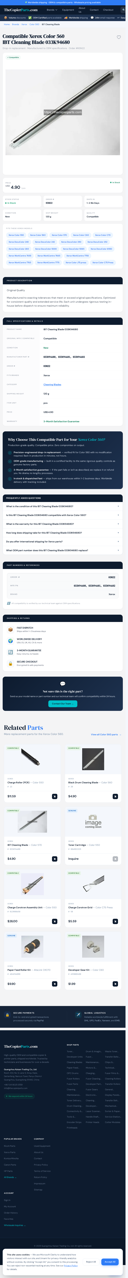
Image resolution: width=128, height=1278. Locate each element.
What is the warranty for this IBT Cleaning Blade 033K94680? (62, 523)
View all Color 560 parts (106, 734)
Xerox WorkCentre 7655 (20, 255)
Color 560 (34, 24)
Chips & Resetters (110, 1062)
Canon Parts (10, 1164)
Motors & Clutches (90, 1068)
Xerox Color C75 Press (102, 262)
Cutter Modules (112, 1122)
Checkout (108, 9)
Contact (94, 9)
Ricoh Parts (9, 1146)
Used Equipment (42, 1146)
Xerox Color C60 (81, 235)
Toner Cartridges (72, 1051)
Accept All (110, 1261)
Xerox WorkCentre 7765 (20, 262)
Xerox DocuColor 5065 (73, 249)
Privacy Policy (41, 1164)
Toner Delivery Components (74, 1100)
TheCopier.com (21, 9)
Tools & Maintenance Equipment (73, 1117)
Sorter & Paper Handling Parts (112, 1111)
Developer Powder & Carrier (91, 1106)
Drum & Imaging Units (94, 1051)
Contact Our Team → (63, 703)
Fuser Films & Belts (111, 1073)
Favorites (8, 1219)
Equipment (68, 9)
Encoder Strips (74, 1122)
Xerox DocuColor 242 (45, 242)
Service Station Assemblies (112, 1117)
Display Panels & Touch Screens (112, 1095)
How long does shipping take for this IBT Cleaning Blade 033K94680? (62, 532)
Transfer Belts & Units (113, 1057)
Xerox (24, 24)
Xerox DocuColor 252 (97, 242)
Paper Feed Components (73, 1068)
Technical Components (111, 1068)
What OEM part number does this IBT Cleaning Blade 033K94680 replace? (62, 550)
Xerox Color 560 (38, 235)
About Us (82, 9)
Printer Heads (92, 1122)
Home (7, 24)
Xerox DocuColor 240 (19, 242)
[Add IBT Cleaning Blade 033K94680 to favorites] (119, 37)
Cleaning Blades (52, 384)
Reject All (91, 1261)
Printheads (72, 1127)
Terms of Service (42, 1170)
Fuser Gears (92, 1089)
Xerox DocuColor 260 (19, 249)
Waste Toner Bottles (111, 1051)
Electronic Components (92, 1095)
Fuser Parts (72, 1084)
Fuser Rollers (73, 1078)
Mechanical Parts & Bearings (110, 1106)
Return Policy (40, 1177)
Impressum (39, 1183)
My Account (10, 1206)
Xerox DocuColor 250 (71, 242)
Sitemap (38, 1189)
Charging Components (92, 1073)
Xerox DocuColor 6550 (101, 249)
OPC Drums (72, 1073)
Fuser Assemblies (92, 1057)
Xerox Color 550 (16, 235)
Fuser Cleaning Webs (93, 1078)
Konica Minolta (11, 1158)
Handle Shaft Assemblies (92, 1117)
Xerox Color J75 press (76, 262)
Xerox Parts (10, 1152)
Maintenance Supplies (73, 1095)
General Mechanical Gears (110, 1089)
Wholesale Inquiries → (15, 1225)
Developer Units (75, 1056)
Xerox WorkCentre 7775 (48, 262)
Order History (11, 1212)
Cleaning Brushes (71, 1089)
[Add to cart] (54, 796)
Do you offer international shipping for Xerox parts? (62, 541)
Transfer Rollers (112, 1084)
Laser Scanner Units (93, 1111)
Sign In (7, 1200)
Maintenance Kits (92, 1062)
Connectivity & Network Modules (74, 1111)
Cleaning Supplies (90, 1100)
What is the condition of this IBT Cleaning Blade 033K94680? (62, 506)
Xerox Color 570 (59, 235)
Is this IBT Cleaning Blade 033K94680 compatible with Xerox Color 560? (62, 515)
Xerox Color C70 (102, 235)
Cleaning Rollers (113, 1078)
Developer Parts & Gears (94, 1084)
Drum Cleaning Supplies (74, 1106)
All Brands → (10, 1177)
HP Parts (8, 1170)
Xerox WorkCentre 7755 (77, 255)
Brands (50, 9)
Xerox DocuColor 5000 (46, 249)
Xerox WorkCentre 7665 (49, 255)
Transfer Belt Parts (111, 1100)
